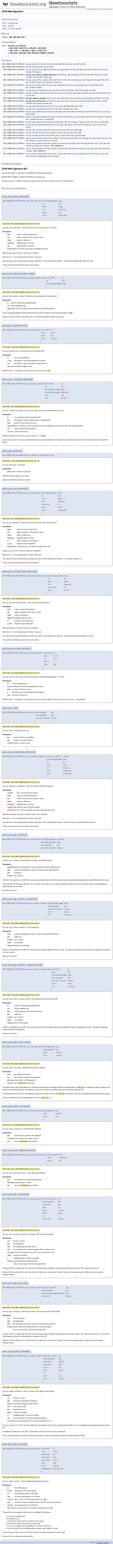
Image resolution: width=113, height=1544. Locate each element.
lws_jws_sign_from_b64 (34, 90)
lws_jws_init (30, 64)
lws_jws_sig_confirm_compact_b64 (39, 80)
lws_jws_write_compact (34, 109)
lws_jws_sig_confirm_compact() (14, 927)
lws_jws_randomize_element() (14, 786)
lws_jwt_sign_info (14, 28)
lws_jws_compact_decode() (13, 410)
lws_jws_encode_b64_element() (14, 602)
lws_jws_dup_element (34, 112)
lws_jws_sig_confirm (33, 85)
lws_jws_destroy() (9, 465)
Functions (109, 9)
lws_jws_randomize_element (36, 117)
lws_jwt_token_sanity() (11, 1481)
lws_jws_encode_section (35, 135)
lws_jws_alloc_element (34, 122)
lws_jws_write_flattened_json (37, 106)
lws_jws (11, 26)
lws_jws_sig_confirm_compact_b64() (16, 999)
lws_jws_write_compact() (12, 1129)
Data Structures (90, 9)
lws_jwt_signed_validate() (12, 1391)
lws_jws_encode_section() (12, 677)
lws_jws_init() (7, 730)
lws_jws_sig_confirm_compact (37, 69)
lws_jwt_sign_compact (34, 143)
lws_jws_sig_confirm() (11, 860)
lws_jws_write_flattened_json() (14, 1173)
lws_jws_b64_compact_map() (13, 296)
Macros (96, 9)
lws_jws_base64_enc (33, 133)
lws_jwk (58, 64)
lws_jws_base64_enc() (11, 351)
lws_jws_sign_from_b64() (12, 1068)
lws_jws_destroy (32, 67)
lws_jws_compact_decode (35, 93)
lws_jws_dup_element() (11, 522)
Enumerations (102, 9)
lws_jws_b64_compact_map (36, 130)
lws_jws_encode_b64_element (37, 125)
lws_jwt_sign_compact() (11, 1234)
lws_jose (52, 90)
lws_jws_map (13, 23)
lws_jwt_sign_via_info (34, 148)
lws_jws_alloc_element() (11, 228)
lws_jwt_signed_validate (35, 138)
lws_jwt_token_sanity (34, 154)
